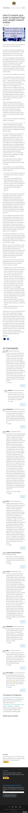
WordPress (14, 811)
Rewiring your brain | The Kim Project (12, 697)
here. (19, 46)
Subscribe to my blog (9, 795)
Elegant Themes (14, 809)
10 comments (6, 25)
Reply (22, 385)
